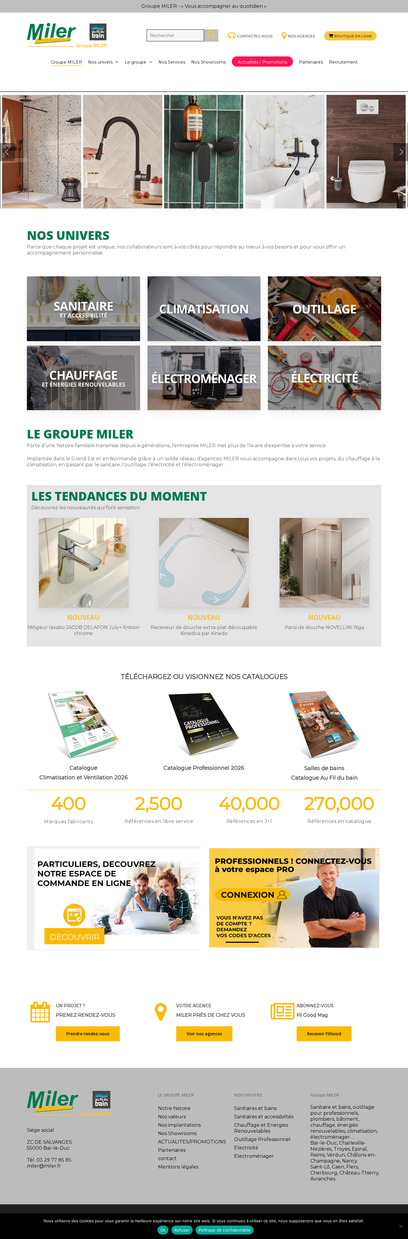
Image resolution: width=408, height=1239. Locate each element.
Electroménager (254, 1156)
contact (167, 1158)
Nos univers (100, 62)
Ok (163, 1230)
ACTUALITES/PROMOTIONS (192, 1142)
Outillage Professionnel (262, 1139)
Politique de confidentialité (225, 1230)
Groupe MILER (66, 62)
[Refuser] (401, 1226)
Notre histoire (174, 1108)
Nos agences (301, 36)
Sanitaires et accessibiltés (263, 1117)
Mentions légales (178, 1167)
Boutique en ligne (353, 36)
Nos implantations (179, 1125)
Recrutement (343, 62)
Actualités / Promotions (262, 62)
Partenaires (311, 62)
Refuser (182, 1230)
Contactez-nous (254, 35)
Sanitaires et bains (255, 1108)
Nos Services (171, 62)
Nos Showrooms (208, 62)
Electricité (246, 1148)
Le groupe (135, 62)
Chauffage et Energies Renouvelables (261, 1128)
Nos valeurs (172, 1117)
